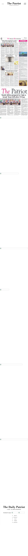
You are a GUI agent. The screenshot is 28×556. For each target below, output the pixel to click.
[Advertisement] (14, 21)
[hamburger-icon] (2, 4)
